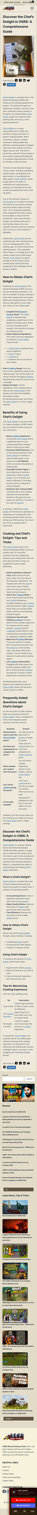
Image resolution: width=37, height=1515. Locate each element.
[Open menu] (32, 8)
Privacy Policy (8, 1474)
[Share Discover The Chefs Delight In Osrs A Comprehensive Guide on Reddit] (28, 81)
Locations (18, 620)
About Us (6, 1467)
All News (9, 1418)
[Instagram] (8, 1491)
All (6, 1189)
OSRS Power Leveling (12, 2)
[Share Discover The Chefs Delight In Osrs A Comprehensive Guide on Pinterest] (4, 85)
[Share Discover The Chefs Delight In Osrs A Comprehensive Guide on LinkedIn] (24, 81)
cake (27, 584)
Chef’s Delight (8, 97)
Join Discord (24, 1505)
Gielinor (30, 377)
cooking (13, 600)
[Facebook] (4, 1491)
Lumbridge (10, 631)
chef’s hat (13, 648)
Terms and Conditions (11, 1477)
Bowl (11, 354)
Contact (5, 1470)
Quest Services (28, 2)
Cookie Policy (7, 1481)
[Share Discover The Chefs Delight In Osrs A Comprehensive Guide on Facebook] (16, 81)
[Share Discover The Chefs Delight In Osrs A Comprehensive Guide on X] (20, 81)
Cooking (12, 357)
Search (5, 1075)
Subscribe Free (24, 1500)
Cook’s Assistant (25, 755)
